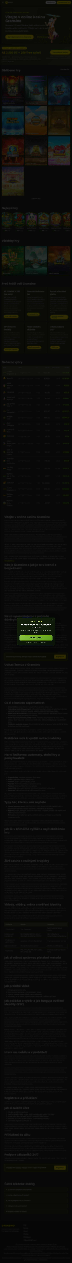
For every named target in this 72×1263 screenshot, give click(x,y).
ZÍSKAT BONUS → (36, 638)
